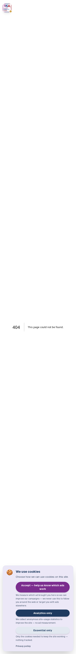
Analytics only (42, 613)
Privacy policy (23, 646)
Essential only (42, 630)
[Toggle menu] (69, 7)
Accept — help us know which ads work (42, 587)
